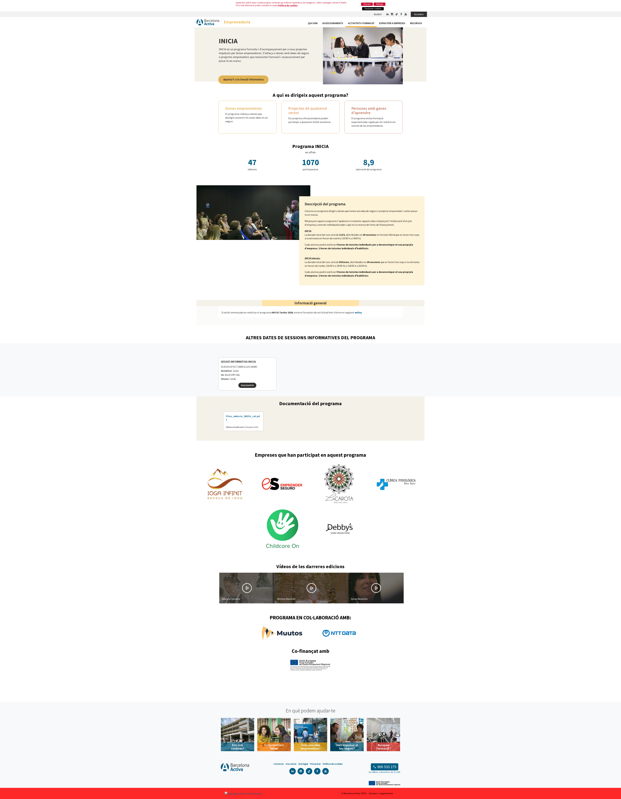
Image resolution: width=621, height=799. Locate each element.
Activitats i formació (361, 23)
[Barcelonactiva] (207, 23)
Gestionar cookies (373, 8)
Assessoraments (332, 23)
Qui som (312, 23)
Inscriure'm (247, 385)
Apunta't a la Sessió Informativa (243, 79)
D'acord (367, 4)
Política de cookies (288, 5)
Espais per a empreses (392, 23)
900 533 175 (386, 766)
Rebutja (379, 4)
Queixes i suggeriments (381, 793)
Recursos (416, 23)
